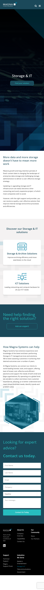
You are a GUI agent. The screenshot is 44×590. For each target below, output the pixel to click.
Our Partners (35, 539)
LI (4, 545)
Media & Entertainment (21, 562)
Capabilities (21, 539)
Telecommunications (22, 569)
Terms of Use (6, 535)
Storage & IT (21, 566)
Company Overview (20, 535)
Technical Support (6, 560)
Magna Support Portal (8, 565)
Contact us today (22, 512)
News (33, 536)
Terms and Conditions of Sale (7, 539)
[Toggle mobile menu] (40, 6)
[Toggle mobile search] (36, 6)
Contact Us (20, 541)
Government (21, 572)
